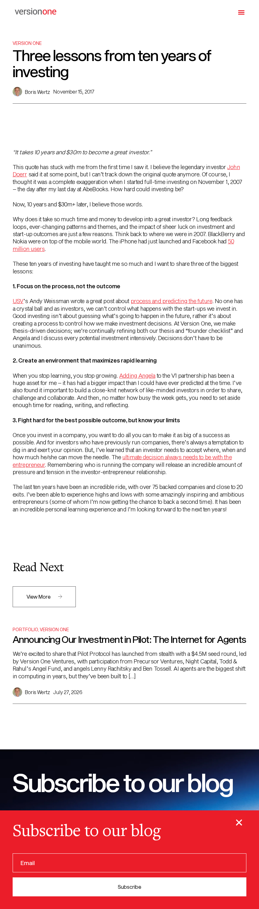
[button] (241, 12)
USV (18, 300)
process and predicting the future (171, 300)
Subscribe (129, 887)
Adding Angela (137, 375)
